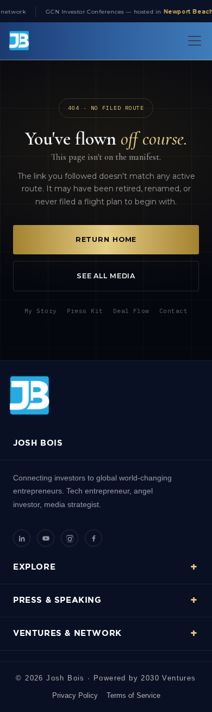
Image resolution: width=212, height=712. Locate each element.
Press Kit (85, 311)
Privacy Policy (75, 695)
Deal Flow (131, 311)
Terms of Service (133, 695)
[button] (192, 41)
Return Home (106, 239)
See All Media (106, 276)
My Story (40, 311)
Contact (173, 311)
